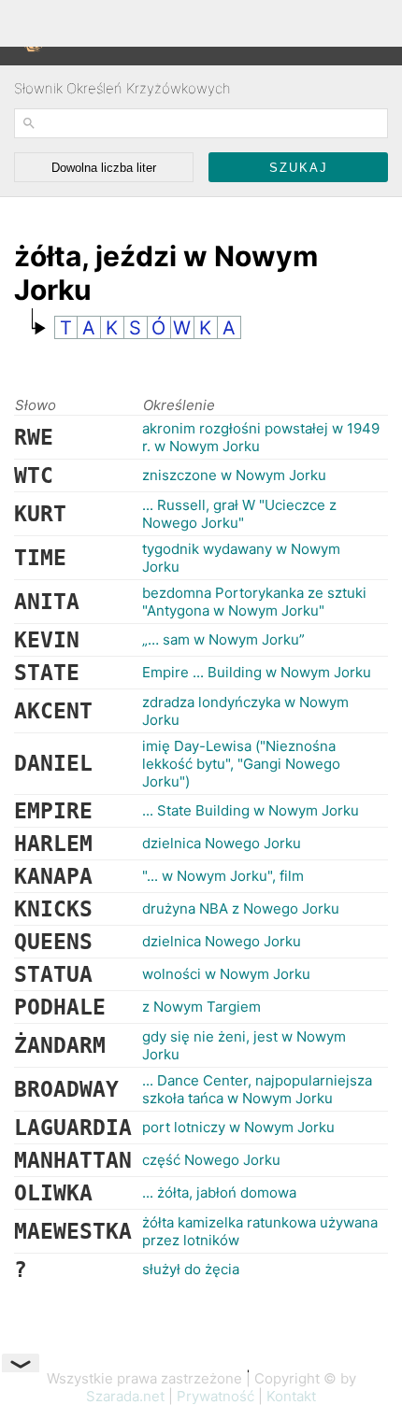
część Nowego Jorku (211, 1160)
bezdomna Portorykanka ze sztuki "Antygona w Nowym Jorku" (254, 601)
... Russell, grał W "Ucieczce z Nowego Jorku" (239, 514)
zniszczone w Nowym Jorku (234, 475)
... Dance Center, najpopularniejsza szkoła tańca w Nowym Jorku (257, 1089)
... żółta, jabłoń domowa (219, 1192)
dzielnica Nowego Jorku (221, 843)
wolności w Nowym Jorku (226, 974)
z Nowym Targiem (201, 1006)
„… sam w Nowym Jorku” (223, 639)
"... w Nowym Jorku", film (223, 876)
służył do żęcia (190, 1269)
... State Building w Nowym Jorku (250, 810)
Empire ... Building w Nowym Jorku (256, 672)
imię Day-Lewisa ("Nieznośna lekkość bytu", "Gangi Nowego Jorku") (241, 763)
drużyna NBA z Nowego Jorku (240, 908)
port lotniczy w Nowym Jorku (238, 1127)
